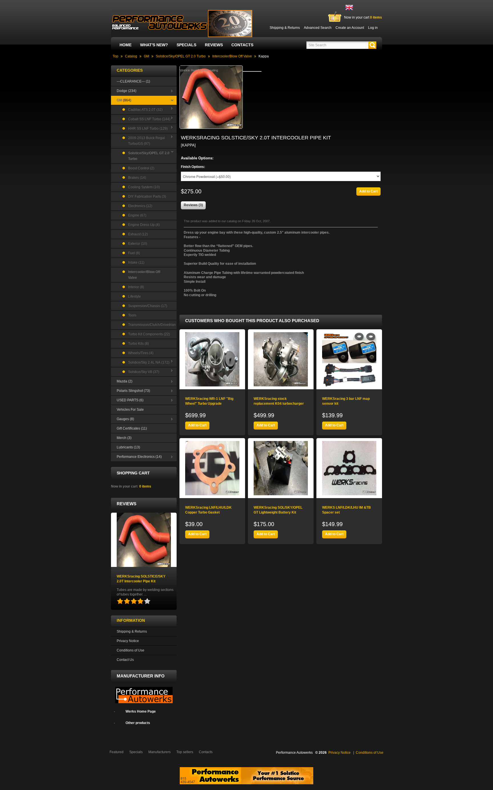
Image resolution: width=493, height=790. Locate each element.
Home (126, 45)
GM (146, 56)
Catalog (131, 56)
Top (115, 56)
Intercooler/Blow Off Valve (232, 56)
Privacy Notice (128, 641)
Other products (138, 723)
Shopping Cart (133, 473)
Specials (186, 45)
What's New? (154, 45)
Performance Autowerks (294, 753)
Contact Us (125, 660)
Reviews (214, 45)
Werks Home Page (141, 711)
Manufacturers (159, 752)
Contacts (242, 45)
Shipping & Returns (132, 631)
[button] (372, 45)
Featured (117, 752)
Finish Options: (193, 167)
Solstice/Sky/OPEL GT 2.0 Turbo (181, 56)
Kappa (263, 56)
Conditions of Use (130, 650)
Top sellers (184, 752)
